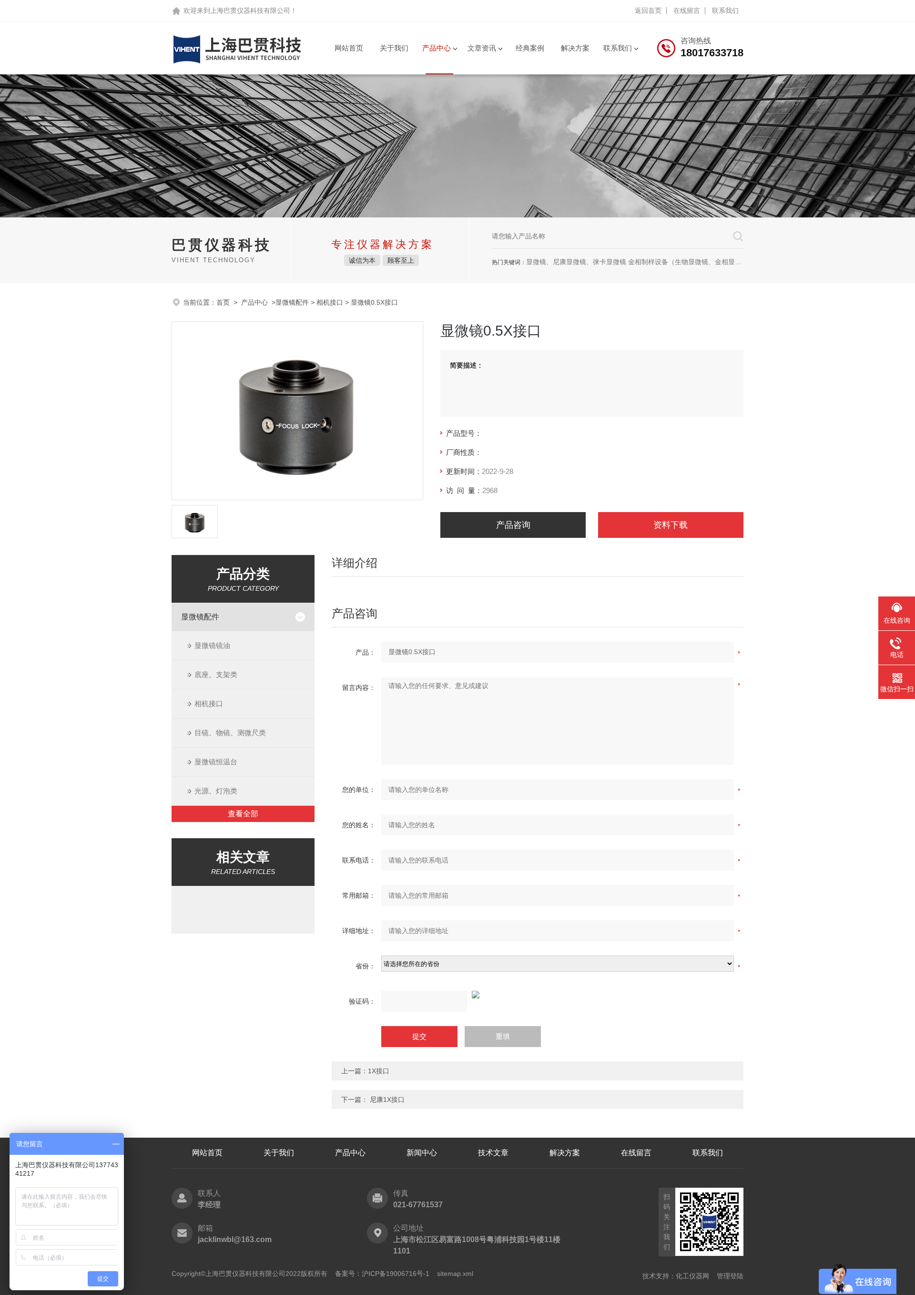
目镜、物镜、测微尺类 (230, 733)
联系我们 (725, 10)
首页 (223, 302)
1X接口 (378, 1071)
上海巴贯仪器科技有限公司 (250, 10)
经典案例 (530, 48)
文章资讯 (482, 48)
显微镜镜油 (212, 645)
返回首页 (648, 10)
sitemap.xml (455, 1273)
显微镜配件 (292, 302)
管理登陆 (730, 1276)
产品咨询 (513, 525)
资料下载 (670, 525)
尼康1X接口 (387, 1099)
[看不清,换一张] (537, 994)
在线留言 (686, 10)
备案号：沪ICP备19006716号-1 (382, 1273)
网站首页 (349, 48)
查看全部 (243, 814)
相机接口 (330, 302)
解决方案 (575, 48)
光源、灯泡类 (215, 791)
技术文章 (493, 1153)
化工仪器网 (692, 1276)
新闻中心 (422, 1153)
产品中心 (436, 48)
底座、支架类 (215, 674)
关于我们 (394, 48)
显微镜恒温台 (215, 762)
